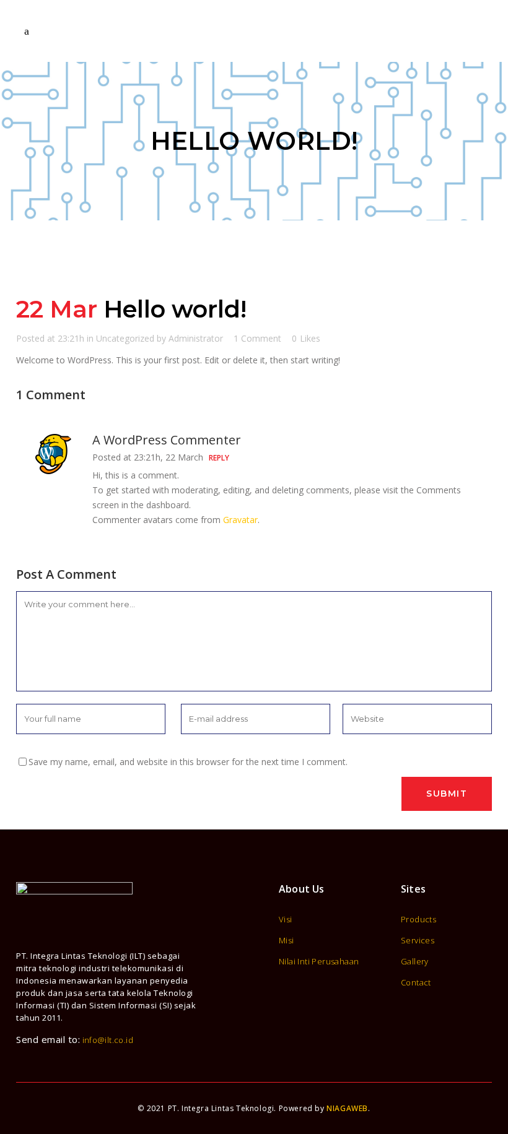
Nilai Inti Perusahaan (319, 961)
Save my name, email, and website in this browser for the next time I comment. (188, 762)
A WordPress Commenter (166, 439)
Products (418, 919)
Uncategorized (125, 338)
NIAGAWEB (347, 1108)
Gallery (415, 961)
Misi (286, 940)
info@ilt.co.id (108, 1039)
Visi (285, 919)
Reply (219, 457)
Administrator (196, 338)
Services (417, 940)
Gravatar (240, 520)
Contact (416, 982)
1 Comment (257, 338)
